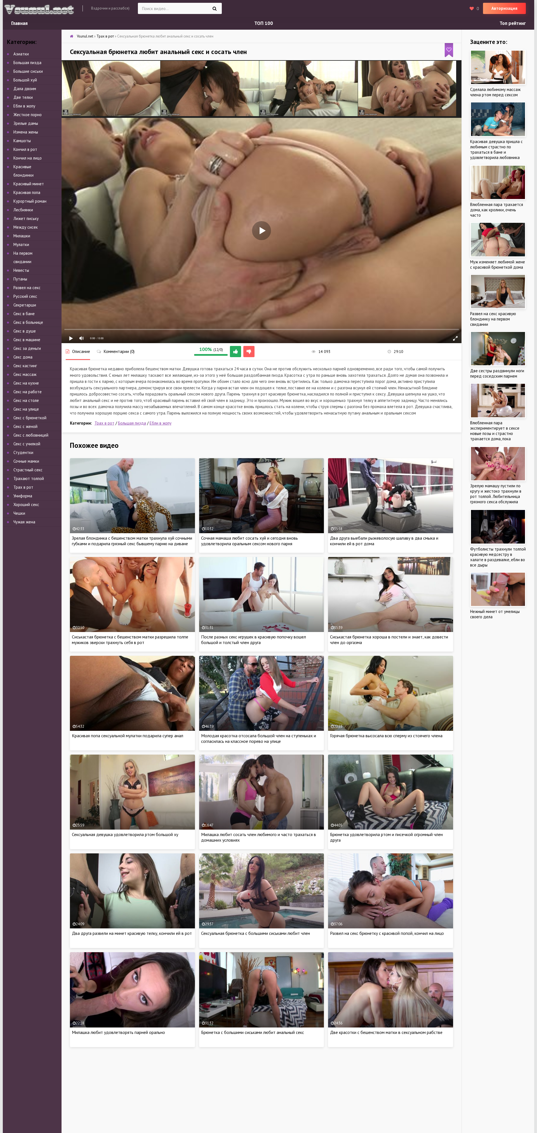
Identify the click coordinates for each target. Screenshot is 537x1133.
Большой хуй (25, 80)
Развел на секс (27, 287)
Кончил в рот (25, 149)
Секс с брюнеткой (29, 417)
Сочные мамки (26, 461)
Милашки (21, 235)
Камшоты (22, 140)
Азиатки (21, 54)
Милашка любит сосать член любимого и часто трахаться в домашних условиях (258, 837)
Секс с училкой (26, 443)
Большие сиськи (28, 71)
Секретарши (24, 305)
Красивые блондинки (23, 171)
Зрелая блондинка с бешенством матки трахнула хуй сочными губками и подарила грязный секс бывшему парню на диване (132, 540)
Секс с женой (25, 426)
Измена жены (25, 132)
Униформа (22, 495)
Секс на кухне (26, 383)
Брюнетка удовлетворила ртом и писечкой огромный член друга (386, 837)
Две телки (23, 97)
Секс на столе (26, 400)
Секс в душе (24, 331)
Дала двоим (24, 88)
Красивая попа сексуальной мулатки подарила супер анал (127, 735)
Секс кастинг (25, 365)
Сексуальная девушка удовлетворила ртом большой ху (125, 834)
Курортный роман (29, 201)
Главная (19, 23)
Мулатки (21, 244)
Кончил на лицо (27, 158)
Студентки (23, 452)
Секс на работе (27, 391)
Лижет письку (26, 218)
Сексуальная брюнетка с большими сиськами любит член (255, 933)
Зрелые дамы (25, 123)
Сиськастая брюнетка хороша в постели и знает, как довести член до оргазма (389, 639)
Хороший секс (26, 504)
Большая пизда (132, 423)
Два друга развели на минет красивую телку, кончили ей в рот (132, 933)
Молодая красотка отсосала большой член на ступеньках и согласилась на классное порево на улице (258, 738)
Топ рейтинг (513, 23)
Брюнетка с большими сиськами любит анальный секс (252, 1032)
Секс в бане (24, 313)
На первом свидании (22, 257)
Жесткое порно (27, 114)
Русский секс (25, 296)
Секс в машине (26, 339)
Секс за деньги (27, 348)
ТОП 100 (263, 23)
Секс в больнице (28, 322)
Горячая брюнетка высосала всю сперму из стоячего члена (386, 735)
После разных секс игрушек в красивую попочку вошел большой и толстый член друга (253, 639)
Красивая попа (26, 192)
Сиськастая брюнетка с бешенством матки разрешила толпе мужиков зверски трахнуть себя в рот (130, 639)
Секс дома (22, 357)
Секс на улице (26, 409)
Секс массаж (24, 374)
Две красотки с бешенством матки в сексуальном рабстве (386, 1032)
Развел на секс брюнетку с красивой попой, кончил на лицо (387, 933)
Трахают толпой (28, 478)
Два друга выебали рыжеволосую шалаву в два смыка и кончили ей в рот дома (384, 540)
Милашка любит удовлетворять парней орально (118, 1032)
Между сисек (25, 227)
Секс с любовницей (30, 435)
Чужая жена (24, 522)
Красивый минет (28, 183)
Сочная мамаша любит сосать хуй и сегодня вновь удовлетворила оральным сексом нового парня (249, 540)
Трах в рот (104, 423)
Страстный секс (28, 469)
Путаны (20, 279)
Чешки (19, 513)
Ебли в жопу (160, 423)
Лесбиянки (23, 209)
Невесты (21, 270)
